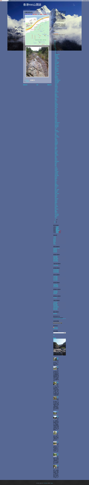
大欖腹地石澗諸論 (55, 285)
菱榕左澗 (56, 152)
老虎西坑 (56, 121)
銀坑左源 (56, 170)
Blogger (52, 483)
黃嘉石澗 (56, 158)
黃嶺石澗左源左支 (57, 54)
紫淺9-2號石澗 (57, 175)
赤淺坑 (56, 197)
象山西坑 (56, 162)
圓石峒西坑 (56, 143)
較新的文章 (25, 84)
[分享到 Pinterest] (34, 80)
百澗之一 (54, 242)
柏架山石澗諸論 (55, 256)
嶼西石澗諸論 (56, 63)
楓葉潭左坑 (56, 77)
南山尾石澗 (56, 206)
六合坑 (56, 166)
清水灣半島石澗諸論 (56, 269)
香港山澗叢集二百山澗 (56, 248)
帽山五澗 (54, 239)
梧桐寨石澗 (56, 86)
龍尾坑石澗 (56, 113)
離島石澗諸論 (55, 313)
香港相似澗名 (55, 249)
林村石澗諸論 (55, 297)
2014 (55, 221)
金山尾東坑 (57, 226)
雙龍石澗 (56, 211)
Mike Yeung (56, 327)
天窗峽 (56, 64)
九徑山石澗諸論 (55, 284)
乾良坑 (56, 188)
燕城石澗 (56, 147)
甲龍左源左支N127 (57, 122)
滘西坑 (56, 157)
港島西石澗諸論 (55, 257)
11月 (55, 49)
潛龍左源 (56, 99)
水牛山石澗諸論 (55, 277)
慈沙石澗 (57, 382)
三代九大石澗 (57, 454)
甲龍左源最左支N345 (57, 80)
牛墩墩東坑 (57, 232)
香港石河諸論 (55, 250)
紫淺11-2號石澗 (57, 189)
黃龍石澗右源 (56, 185)
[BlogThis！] (31, 80)
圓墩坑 (56, 165)
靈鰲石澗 (56, 94)
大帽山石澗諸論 (57, 81)
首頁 (37, 84)
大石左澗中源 (56, 215)
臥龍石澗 (56, 89)
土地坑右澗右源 (57, 131)
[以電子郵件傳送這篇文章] (30, 80)
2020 (55, 40)
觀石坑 (56, 138)
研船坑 (56, 156)
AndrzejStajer (45, 483)
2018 (55, 43)
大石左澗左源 (56, 171)
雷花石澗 (56, 103)
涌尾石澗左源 (56, 126)
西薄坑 (56, 98)
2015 (55, 47)
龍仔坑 (56, 179)
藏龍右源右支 (56, 68)
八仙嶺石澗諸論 (57, 58)
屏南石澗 (56, 85)
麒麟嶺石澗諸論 (55, 309)
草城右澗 (56, 139)
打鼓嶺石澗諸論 (55, 292)
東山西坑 (56, 205)
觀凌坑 (56, 134)
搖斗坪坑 (56, 59)
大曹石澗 (56, 140)
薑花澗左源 (57, 228)
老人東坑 (56, 116)
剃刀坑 (56, 112)
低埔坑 (56, 72)
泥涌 (55, 129)
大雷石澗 (56, 120)
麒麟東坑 (56, 148)
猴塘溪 (56, 108)
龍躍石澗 (56, 95)
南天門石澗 (56, 174)
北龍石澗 (56, 90)
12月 (55, 48)
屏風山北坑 (56, 55)
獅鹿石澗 (56, 196)
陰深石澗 (56, 144)
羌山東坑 (56, 167)
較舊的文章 (49, 84)
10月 (55, 50)
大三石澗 (57, 227)
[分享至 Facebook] (33, 80)
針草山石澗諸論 (57, 62)
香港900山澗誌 (32, 4)
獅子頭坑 (56, 176)
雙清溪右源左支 (57, 161)
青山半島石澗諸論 (55, 286)
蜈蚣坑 (56, 149)
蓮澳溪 (56, 117)
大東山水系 (27, 81)
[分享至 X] (32, 80)
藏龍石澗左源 (56, 91)
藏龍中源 (56, 67)
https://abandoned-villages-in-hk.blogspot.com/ (59, 318)
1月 (55, 219)
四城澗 (57, 229)
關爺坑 (56, 210)
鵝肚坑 (56, 207)
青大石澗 (56, 100)
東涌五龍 (54, 240)
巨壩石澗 (56, 192)
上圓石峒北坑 (56, 71)
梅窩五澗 (54, 241)
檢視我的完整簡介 (55, 328)
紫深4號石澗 (56, 198)
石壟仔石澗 (56, 104)
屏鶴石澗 (56, 153)
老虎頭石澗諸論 (55, 305)
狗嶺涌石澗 (56, 130)
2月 (55, 53)
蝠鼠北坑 (56, 216)
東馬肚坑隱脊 (57, 230)
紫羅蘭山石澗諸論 (55, 258)
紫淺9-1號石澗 (57, 214)
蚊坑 (57, 411)
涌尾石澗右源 (56, 125)
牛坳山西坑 (56, 107)
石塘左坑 (56, 201)
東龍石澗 (56, 202)
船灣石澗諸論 (56, 82)
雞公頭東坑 (56, 76)
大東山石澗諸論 (57, 73)
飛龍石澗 (56, 184)
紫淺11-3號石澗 (57, 193)
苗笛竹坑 (56, 180)
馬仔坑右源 (56, 135)
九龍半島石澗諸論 (55, 265)
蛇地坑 (56, 183)
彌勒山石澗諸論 (55, 304)
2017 (55, 44)
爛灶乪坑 (54, 338)
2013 (55, 222)
